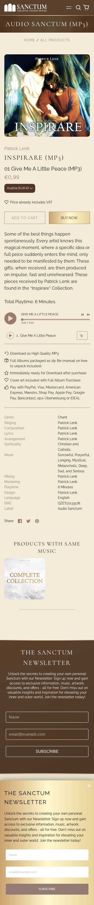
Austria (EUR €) (18, 188)
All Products (55, 40)
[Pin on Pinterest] (37, 521)
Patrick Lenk (17, 148)
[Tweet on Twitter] (28, 521)
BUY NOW (69, 218)
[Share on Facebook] (20, 521)
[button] (78, 7)
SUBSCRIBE (47, 751)
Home (29, 40)
